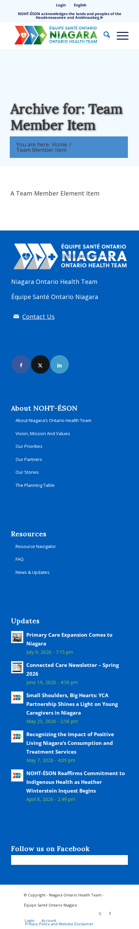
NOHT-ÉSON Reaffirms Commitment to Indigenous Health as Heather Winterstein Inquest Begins (75, 782)
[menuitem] (61, 5)
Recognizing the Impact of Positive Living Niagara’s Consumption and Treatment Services (70, 743)
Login (61, 4)
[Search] (103, 35)
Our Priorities (29, 446)
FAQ (20, 559)
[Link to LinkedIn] (59, 364)
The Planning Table (35, 485)
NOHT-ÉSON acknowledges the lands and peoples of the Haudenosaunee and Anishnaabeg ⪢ (69, 15)
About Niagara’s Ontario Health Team (53, 420)
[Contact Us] (16, 316)
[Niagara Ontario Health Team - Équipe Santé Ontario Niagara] (57, 35)
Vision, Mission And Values (43, 433)
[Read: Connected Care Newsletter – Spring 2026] (17, 667)
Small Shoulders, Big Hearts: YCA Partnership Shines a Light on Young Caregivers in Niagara (72, 704)
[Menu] (119, 35)
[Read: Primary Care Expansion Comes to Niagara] (17, 637)
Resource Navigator (36, 546)
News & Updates (33, 572)
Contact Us (38, 316)
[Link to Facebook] (21, 364)
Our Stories (27, 472)
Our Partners (29, 459)
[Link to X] (40, 364)
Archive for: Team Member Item (66, 116)
